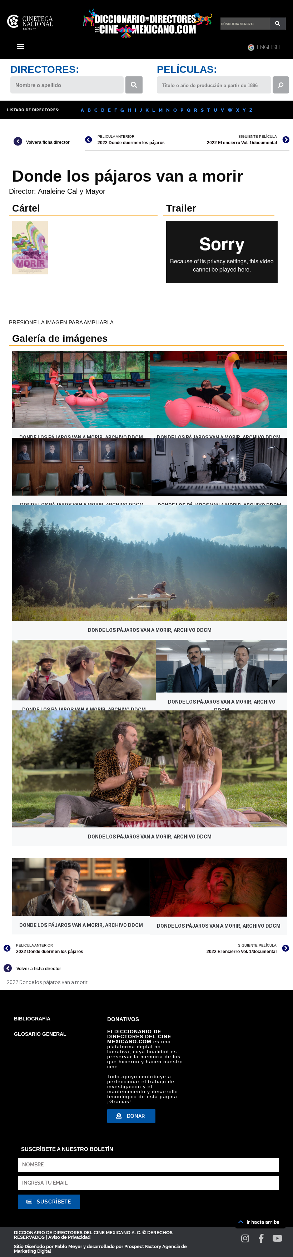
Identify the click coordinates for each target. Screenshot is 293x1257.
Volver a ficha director (38, 968)
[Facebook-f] (261, 1238)
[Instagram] (245, 1238)
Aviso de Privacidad (69, 1237)
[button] (20, 46)
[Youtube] (277, 1238)
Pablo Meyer (68, 1246)
